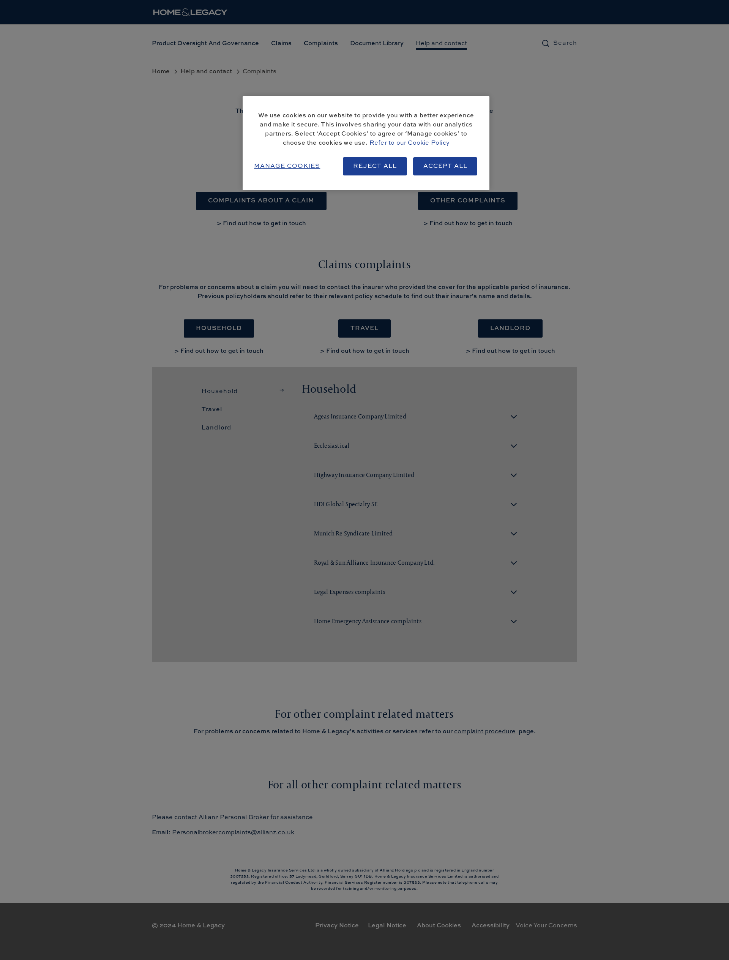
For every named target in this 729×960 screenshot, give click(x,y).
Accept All (445, 166)
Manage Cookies (287, 166)
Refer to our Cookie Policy (409, 143)
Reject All (375, 166)
